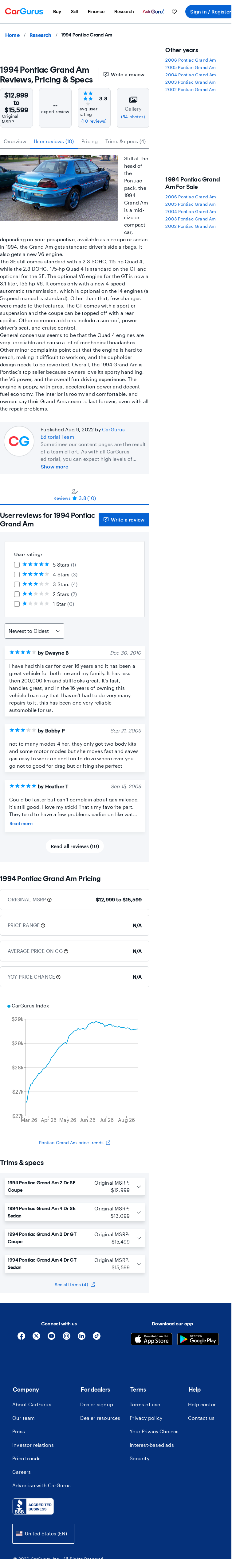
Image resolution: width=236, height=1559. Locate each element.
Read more (21, 823)
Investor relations (33, 1445)
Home (12, 35)
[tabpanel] (74, 683)
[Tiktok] (96, 1338)
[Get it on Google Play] (198, 1340)
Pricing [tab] (89, 141)
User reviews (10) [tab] (54, 141)
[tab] (74, 494)
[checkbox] (17, 564)
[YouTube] (51, 1338)
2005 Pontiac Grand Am (190, 67)
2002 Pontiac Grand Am (190, 89)
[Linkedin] (81, 1338)
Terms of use (145, 1404)
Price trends (26, 1458)
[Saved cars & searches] (174, 11)
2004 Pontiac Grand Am (190, 74)
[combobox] (43, 1534)
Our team (23, 1418)
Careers (21, 1472)
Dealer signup (96, 1404)
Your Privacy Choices (154, 1431)
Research (41, 35)
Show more (54, 466)
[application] (74, 1064)
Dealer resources (100, 1418)
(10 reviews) (94, 121)
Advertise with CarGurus (41, 1485)
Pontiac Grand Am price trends (71, 1142)
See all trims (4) (71, 1284)
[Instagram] (66, 1338)
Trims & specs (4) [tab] (125, 141)
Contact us (201, 1418)
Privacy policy (146, 1418)
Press (18, 1431)
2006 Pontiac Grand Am (190, 60)
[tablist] (74, 141)
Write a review (128, 74)
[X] (36, 1338)
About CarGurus (31, 1404)
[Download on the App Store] (151, 1340)
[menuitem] (57, 11)
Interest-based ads (152, 1445)
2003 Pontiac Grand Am (190, 82)
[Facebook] (21, 1338)
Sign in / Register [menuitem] (210, 11)
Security (139, 1458)
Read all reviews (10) (75, 846)
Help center (202, 1404)
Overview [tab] (15, 141)
